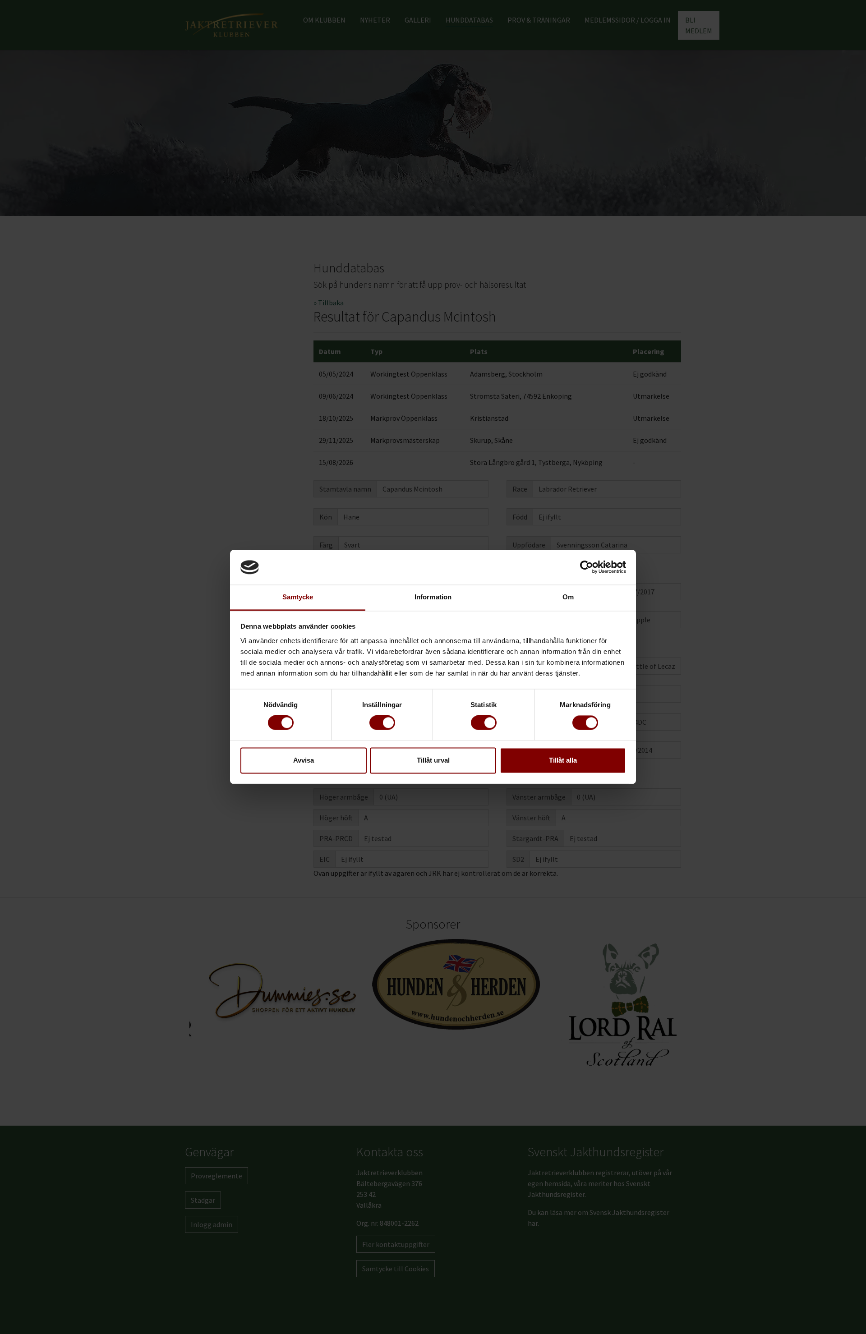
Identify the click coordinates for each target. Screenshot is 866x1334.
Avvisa (303, 760)
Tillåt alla (563, 760)
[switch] (382, 723)
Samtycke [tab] (297, 597)
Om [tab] (568, 597)
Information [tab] (433, 597)
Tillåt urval (433, 760)
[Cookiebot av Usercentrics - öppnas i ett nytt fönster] (586, 567)
